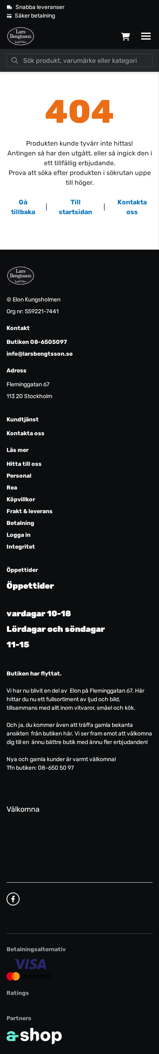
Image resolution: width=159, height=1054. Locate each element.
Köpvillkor (21, 499)
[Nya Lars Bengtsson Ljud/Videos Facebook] (13, 899)
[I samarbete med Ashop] (34, 1036)
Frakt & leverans (30, 511)
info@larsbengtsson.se (40, 353)
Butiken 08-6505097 (37, 342)
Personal (19, 475)
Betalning (20, 523)
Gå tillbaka (23, 207)
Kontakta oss (132, 207)
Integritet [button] (21, 546)
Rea (12, 487)
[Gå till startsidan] (21, 36)
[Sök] (15, 60)
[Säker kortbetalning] (30, 970)
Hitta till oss (24, 464)
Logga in (19, 534)
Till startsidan (75, 207)
